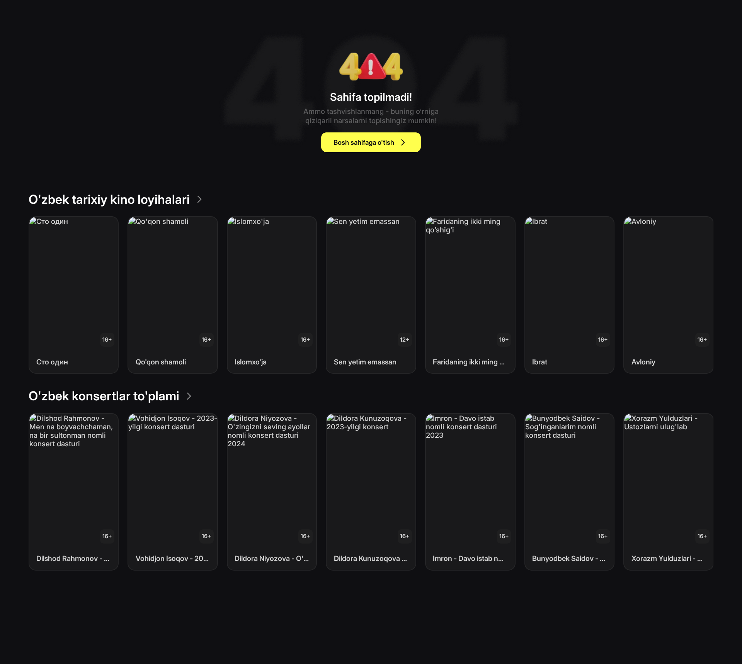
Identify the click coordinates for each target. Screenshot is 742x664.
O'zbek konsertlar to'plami (104, 395)
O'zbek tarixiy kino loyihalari (109, 199)
